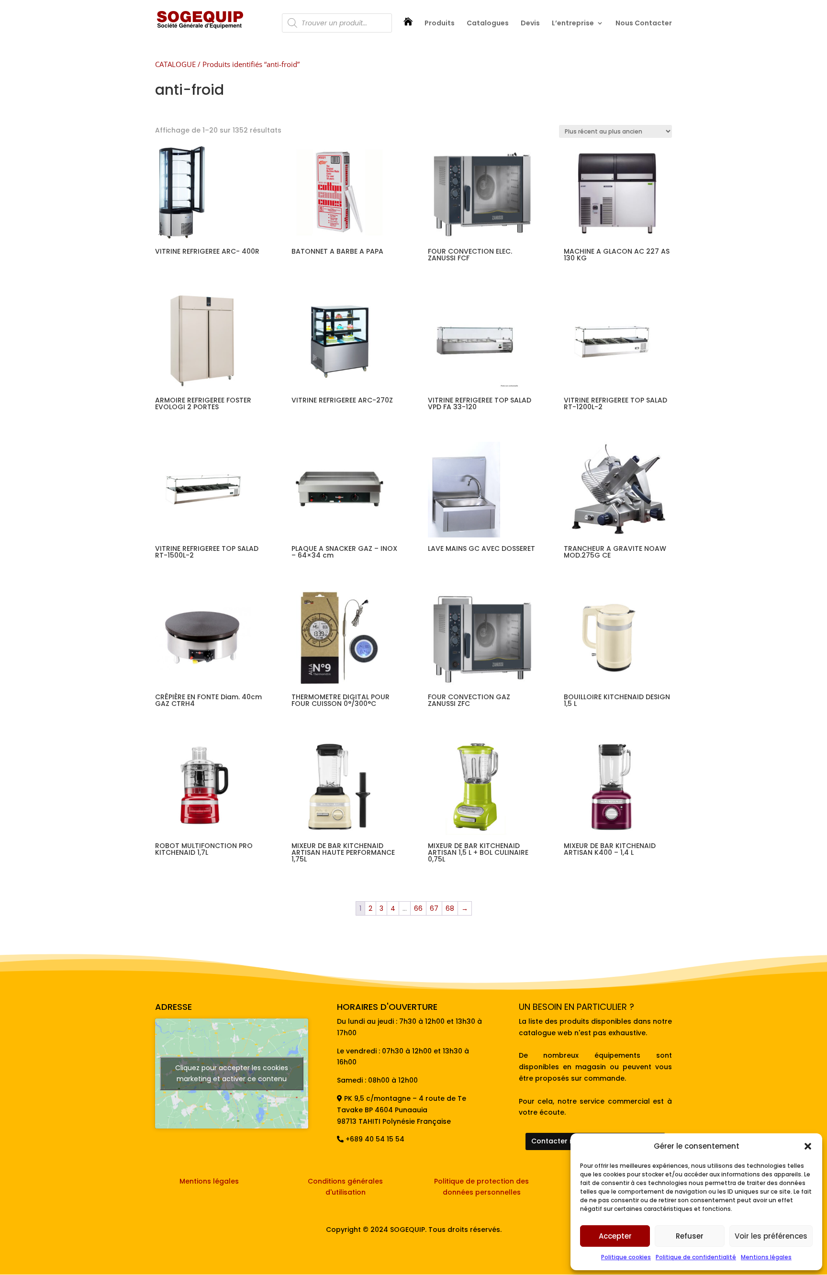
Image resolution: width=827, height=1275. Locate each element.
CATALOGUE (175, 64)
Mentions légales (766, 1257)
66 (418, 908)
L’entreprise (573, 24)
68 (450, 908)
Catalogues (488, 24)
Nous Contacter (643, 24)
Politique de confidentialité (696, 1257)
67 (434, 908)
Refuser (690, 1236)
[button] (808, 1146)
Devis (530, 24)
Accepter (615, 1236)
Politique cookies (626, 1257)
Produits (440, 24)
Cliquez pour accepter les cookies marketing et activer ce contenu (231, 1073)
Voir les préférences (771, 1236)
